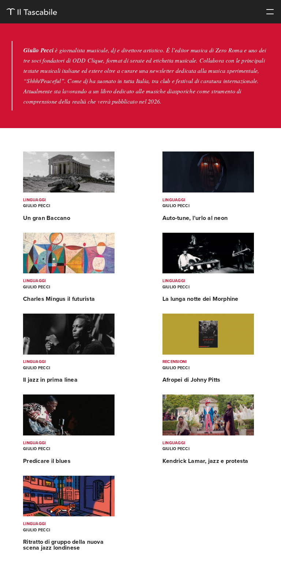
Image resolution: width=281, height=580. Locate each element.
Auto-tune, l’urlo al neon (195, 218)
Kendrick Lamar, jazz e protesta (205, 461)
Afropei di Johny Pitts (191, 379)
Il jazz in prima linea (50, 379)
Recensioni (174, 361)
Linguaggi (34, 200)
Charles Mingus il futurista (59, 299)
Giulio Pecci (36, 205)
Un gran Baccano (46, 218)
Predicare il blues (47, 461)
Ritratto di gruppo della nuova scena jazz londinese (63, 544)
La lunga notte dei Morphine (200, 299)
